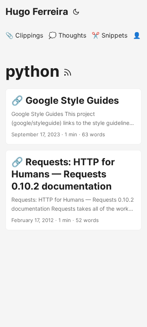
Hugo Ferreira (36, 11)
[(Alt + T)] (76, 11)
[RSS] (67, 71)
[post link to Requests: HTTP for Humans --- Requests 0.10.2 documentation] (73, 190)
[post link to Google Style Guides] (73, 116)
